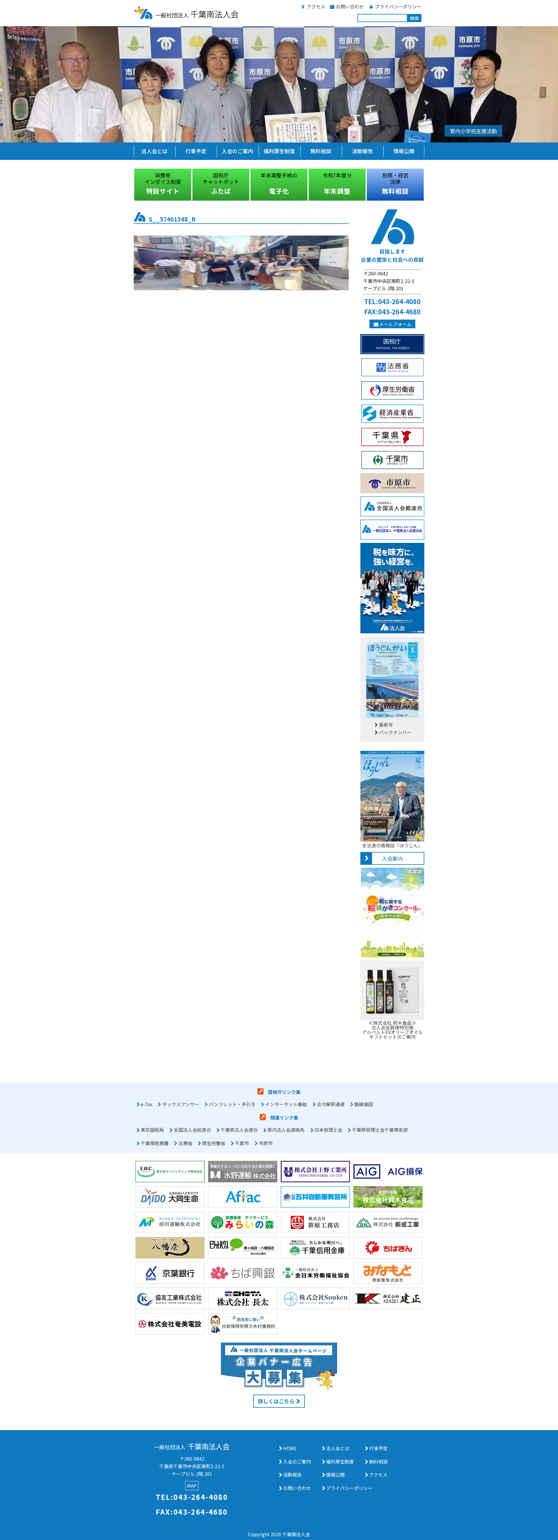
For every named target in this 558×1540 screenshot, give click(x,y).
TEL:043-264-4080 (392, 301)
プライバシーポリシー (398, 6)
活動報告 (362, 151)
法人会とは (154, 151)
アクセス (316, 6)
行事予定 (195, 151)
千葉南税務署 (155, 1143)
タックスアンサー (180, 1104)
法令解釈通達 (331, 1104)
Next (429, 185)
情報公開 (404, 151)
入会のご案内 (237, 151)
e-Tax (146, 1104)
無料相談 (320, 151)
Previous (129, 185)
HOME (289, 1448)
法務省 (185, 1143)
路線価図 (363, 1104)
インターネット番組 (286, 1104)
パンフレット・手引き (232, 1104)
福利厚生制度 (279, 151)
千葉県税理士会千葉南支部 (380, 1130)
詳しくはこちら (276, 1401)
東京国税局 (152, 1130)
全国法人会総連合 (192, 1130)
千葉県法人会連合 (239, 1130)
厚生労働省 (213, 1143)
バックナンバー (395, 732)
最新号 (386, 724)
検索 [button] (414, 18)
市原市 (266, 1143)
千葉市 (242, 1143)
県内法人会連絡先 (286, 1130)
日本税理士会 (328, 1130)
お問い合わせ (350, 6)
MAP (191, 1485)
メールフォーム (395, 323)
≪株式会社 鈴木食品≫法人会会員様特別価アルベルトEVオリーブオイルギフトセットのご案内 (392, 1029)
